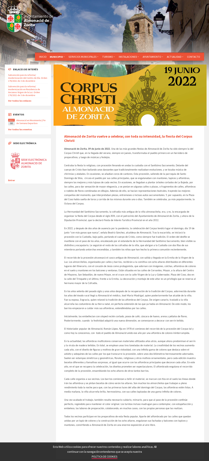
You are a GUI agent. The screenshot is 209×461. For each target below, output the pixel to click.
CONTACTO (193, 56)
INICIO (43, 56)
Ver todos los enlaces (19, 100)
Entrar (11, 180)
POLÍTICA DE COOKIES (104, 456)
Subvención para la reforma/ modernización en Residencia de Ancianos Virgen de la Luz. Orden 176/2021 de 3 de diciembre (24, 91)
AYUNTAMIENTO (152, 56)
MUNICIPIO (56, 56)
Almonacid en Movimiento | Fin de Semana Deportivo (31, 122)
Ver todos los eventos (20, 129)
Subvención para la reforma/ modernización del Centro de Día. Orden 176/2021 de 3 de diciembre (27, 78)
